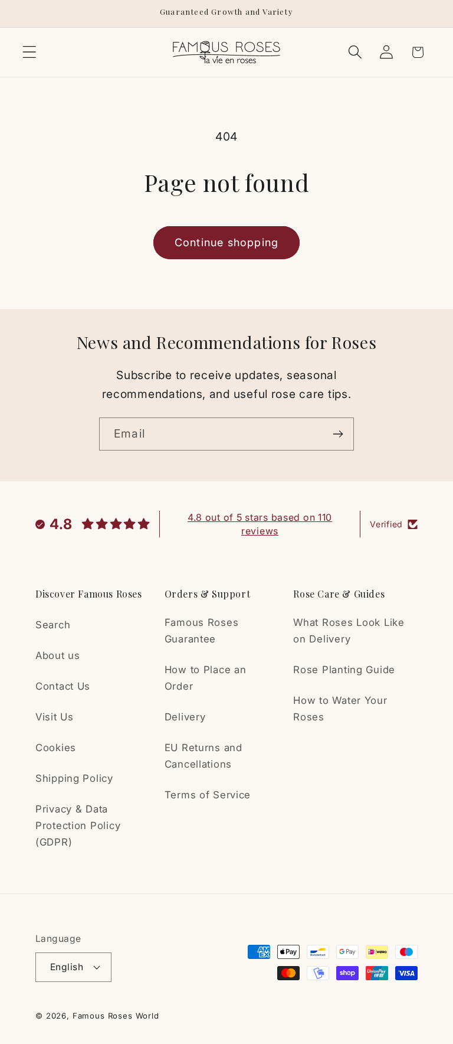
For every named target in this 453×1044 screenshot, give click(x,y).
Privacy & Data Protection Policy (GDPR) (77, 825)
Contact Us (62, 686)
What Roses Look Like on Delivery (348, 630)
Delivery (185, 717)
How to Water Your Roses (340, 708)
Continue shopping (226, 242)
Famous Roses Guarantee (202, 630)
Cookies (55, 747)
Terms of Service (208, 795)
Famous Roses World (116, 1015)
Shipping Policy (74, 778)
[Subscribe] (337, 434)
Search (52, 625)
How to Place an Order (206, 678)
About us (57, 655)
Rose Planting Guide (344, 670)
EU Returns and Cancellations (203, 756)
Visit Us (54, 717)
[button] (29, 52)
